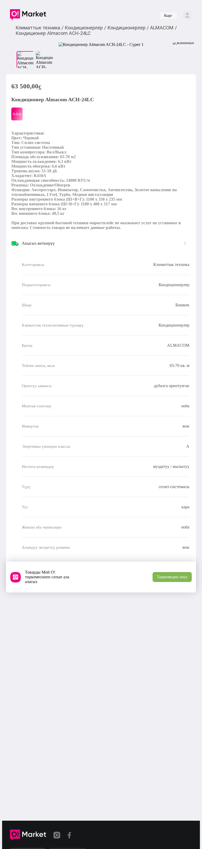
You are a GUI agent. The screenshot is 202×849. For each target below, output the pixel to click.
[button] (28, 15)
